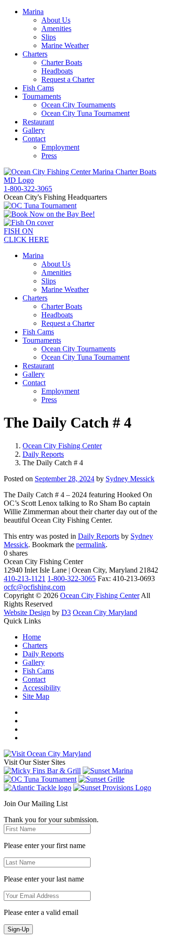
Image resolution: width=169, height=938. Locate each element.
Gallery (34, 130)
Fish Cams (38, 88)
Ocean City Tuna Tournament (85, 113)
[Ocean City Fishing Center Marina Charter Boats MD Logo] (84, 180)
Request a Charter (67, 79)
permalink (91, 545)
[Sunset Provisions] (112, 788)
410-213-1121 (25, 578)
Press (49, 156)
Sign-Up (18, 929)
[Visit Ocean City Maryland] (47, 754)
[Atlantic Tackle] (37, 788)
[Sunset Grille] (101, 779)
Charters (35, 54)
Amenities (56, 28)
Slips (48, 37)
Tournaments (42, 96)
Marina (33, 12)
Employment (60, 147)
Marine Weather (65, 45)
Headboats (57, 71)
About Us (55, 20)
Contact (34, 139)
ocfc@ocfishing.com (34, 587)
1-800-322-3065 (71, 578)
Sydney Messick (130, 479)
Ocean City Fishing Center (62, 446)
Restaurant (38, 122)
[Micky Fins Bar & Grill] (42, 771)
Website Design (27, 612)
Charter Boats (61, 62)
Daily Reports (43, 454)
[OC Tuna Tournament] (40, 206)
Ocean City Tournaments (78, 105)
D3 (66, 612)
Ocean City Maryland (105, 612)
